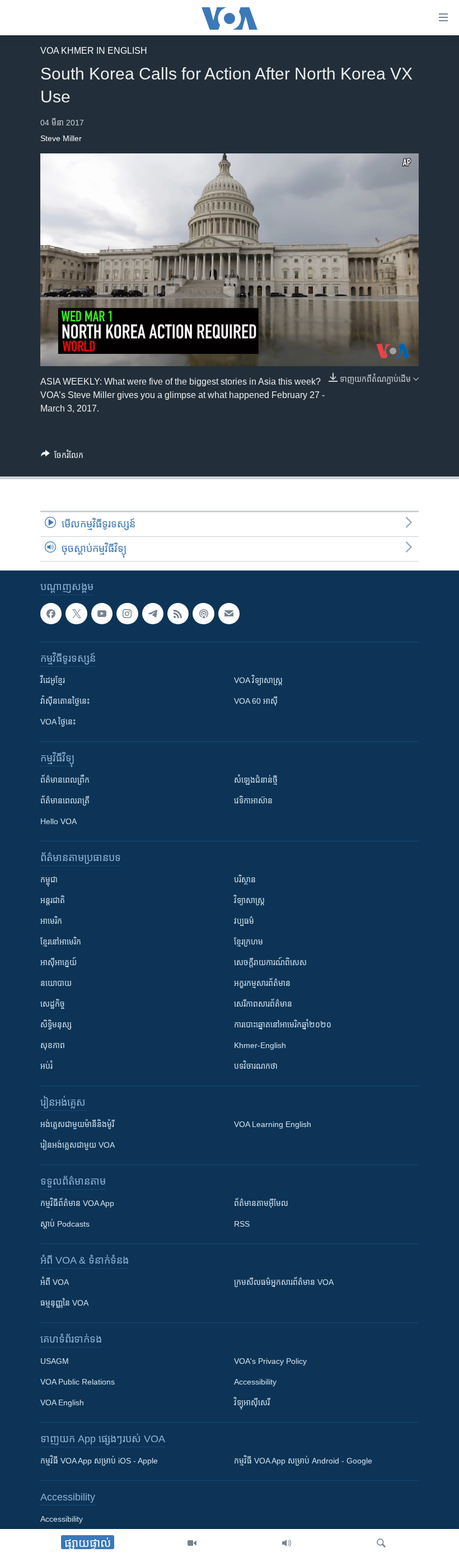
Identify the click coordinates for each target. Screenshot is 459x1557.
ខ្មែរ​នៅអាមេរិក (60, 942)
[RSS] (178, 613)
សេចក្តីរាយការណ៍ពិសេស (270, 962)
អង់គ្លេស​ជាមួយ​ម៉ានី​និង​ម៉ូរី (77, 1124)
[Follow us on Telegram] (152, 613)
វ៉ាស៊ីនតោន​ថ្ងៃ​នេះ (65, 701)
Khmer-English (260, 1045)
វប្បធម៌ (244, 921)
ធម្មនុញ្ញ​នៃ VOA (64, 1303)
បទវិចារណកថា (256, 1066)
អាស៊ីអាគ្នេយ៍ (58, 962)
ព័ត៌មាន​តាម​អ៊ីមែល (261, 1203)
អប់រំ (46, 1066)
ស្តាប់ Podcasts (65, 1224)
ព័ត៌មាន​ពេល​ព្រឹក (65, 780)
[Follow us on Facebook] (51, 613)
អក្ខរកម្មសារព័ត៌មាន (262, 983)
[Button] (62, 457)
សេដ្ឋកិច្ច (52, 1004)
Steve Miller (61, 138)
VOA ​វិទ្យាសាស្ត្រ (258, 680)
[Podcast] (203, 613)
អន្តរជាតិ (52, 900)
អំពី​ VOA (54, 1282)
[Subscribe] (229, 613)
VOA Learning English (272, 1124)
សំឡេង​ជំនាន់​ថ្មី (256, 780)
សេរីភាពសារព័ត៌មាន (263, 1004)
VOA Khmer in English (93, 50)
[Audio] (286, 1543)
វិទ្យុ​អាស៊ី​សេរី (252, 1403)
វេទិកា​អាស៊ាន (253, 801)
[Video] (192, 1543)
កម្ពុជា (49, 880)
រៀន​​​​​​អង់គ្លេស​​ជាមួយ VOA (77, 1145)
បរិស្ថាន (245, 880)
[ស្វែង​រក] (381, 1543)
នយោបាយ (56, 983)
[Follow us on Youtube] (102, 613)
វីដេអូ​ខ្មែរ (52, 680)
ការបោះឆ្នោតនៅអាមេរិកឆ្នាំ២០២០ (282, 1025)
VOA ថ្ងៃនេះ (58, 722)
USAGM (54, 1361)
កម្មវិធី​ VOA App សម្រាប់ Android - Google (303, 1461)
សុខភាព (52, 1045)
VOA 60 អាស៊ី (256, 701)
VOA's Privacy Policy (270, 1361)
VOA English (62, 1403)
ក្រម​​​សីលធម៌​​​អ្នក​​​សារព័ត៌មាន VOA (284, 1282)
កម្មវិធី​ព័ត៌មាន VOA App (77, 1203)
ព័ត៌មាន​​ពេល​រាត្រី (65, 801)
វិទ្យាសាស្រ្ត (249, 900)
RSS (242, 1224)
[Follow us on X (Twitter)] (76, 613)
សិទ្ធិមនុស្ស (56, 1025)
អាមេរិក (51, 921)
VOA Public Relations (77, 1382)
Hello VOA (58, 821)
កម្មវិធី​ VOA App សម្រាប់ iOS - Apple (99, 1461)
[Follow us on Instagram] (127, 613)
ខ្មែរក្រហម (248, 942)
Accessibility (255, 1382)
